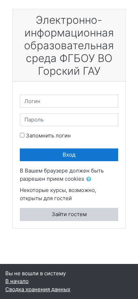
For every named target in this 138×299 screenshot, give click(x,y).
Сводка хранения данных (37, 289)
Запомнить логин (48, 135)
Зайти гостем (69, 214)
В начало (17, 281)
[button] (90, 179)
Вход (69, 154)
